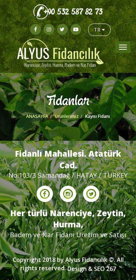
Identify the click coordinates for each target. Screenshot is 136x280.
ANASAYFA (37, 116)
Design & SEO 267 (91, 269)
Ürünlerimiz (67, 116)
